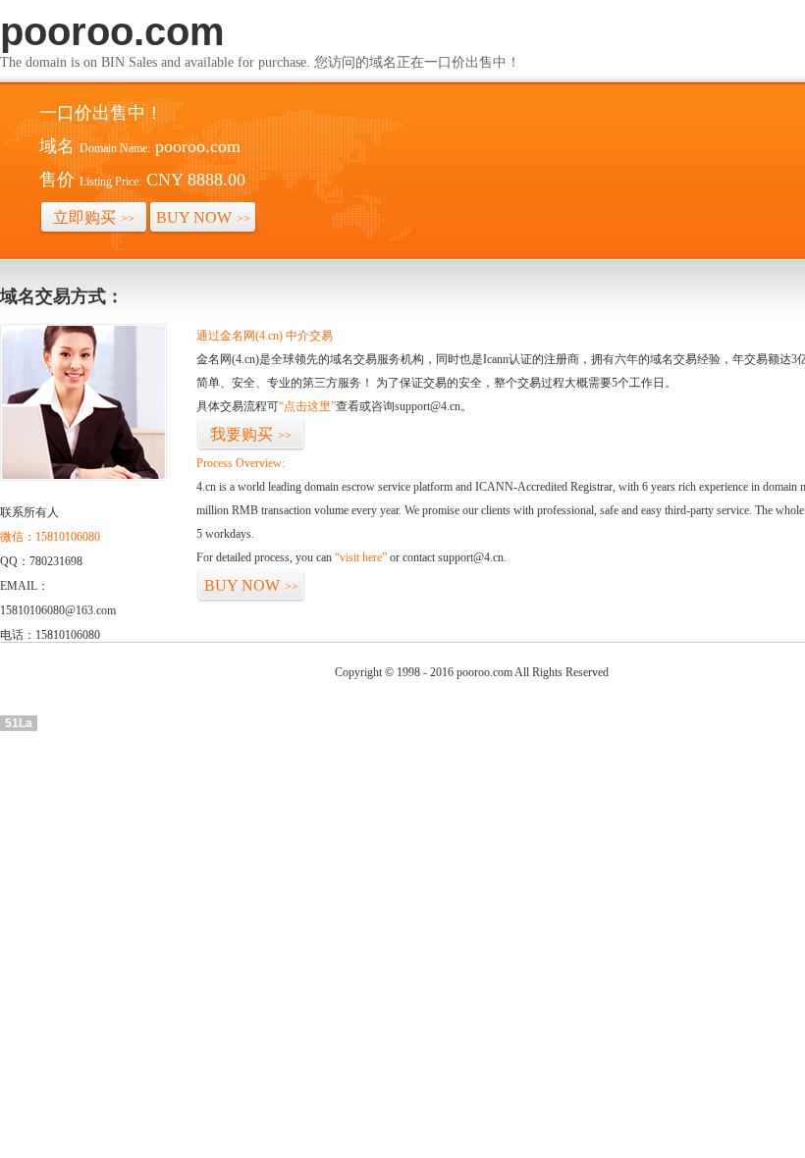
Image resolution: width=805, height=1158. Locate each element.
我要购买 (251, 434)
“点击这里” (307, 406)
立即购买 (93, 217)
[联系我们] (83, 477)
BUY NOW (203, 217)
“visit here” (361, 557)
